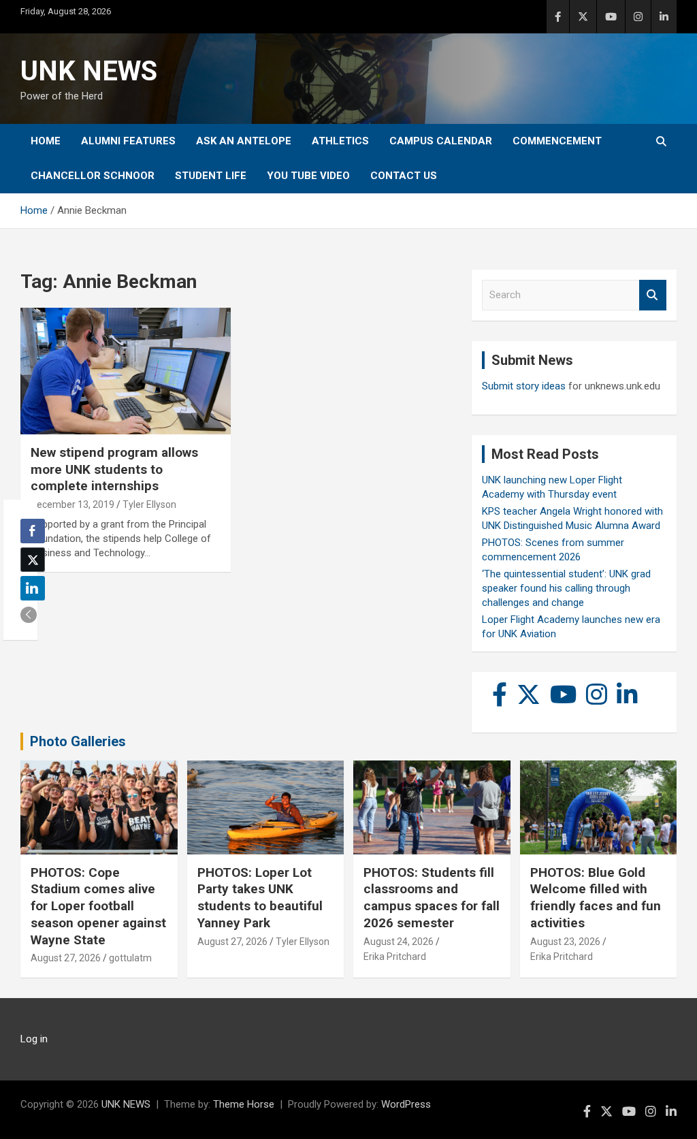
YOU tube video (308, 176)
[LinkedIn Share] (32, 588)
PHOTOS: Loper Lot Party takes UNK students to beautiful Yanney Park (260, 898)
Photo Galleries (78, 741)
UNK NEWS (88, 71)
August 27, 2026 (66, 957)
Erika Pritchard (394, 956)
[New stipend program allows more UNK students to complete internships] (125, 371)
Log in (34, 1039)
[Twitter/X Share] (32, 559)
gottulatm (130, 957)
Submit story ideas (524, 386)
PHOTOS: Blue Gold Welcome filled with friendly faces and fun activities (595, 898)
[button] (28, 615)
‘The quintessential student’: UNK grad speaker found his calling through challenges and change (566, 588)
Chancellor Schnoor (93, 176)
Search (652, 295)
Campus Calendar (440, 141)
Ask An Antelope (243, 141)
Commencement (557, 141)
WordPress (406, 1104)
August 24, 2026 (398, 941)
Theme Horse (243, 1104)
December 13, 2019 (72, 504)
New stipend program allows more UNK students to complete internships (114, 469)
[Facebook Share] (32, 531)
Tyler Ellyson (149, 504)
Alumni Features (128, 141)
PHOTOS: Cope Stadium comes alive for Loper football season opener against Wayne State (98, 906)
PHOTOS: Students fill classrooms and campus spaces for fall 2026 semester (431, 898)
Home (46, 141)
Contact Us (403, 176)
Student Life (210, 176)
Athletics (340, 141)
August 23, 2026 (565, 941)
